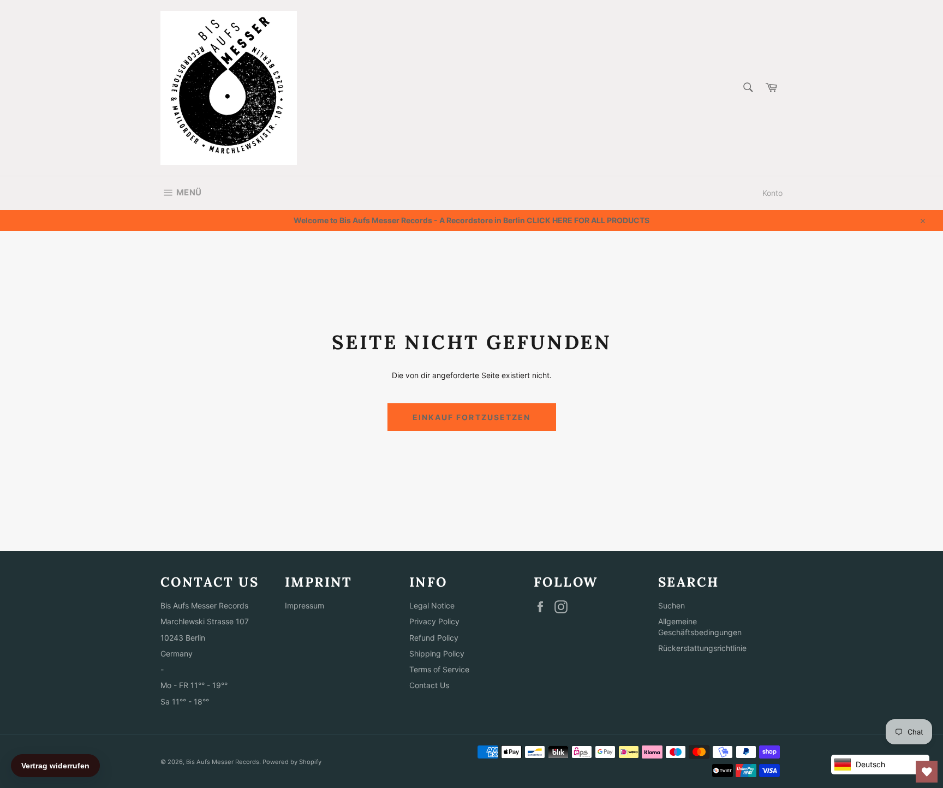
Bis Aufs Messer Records (222, 762)
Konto (772, 193)
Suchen (671, 605)
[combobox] (747, 88)
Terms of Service (439, 669)
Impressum (304, 605)
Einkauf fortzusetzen (472, 417)
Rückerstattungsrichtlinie (702, 648)
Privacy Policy (434, 621)
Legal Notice (432, 605)
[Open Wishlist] (927, 772)
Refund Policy (433, 637)
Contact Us (429, 685)
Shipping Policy (436, 653)
